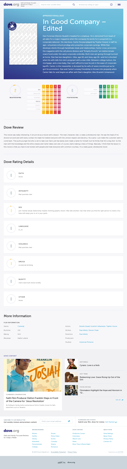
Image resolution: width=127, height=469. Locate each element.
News (74, 441)
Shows (53, 433)
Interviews (76, 436)
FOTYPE (120, 452)
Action (53, 439)
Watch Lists (77, 439)
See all (118, 400)
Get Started (109, 422)
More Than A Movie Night (81, 444)
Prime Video (55, 436)
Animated (35, 441)
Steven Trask (93, 330)
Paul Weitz (83, 330)
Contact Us (107, 441)
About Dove (107, 436)
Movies (34, 433)
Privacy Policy (108, 439)
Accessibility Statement (58, 452)
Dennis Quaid (84, 326)
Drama (53, 444)
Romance (54, 447)
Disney (34, 439)
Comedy (21, 326)
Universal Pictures (86, 342)
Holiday (35, 447)
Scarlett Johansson (98, 326)
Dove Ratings (108, 433)
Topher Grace (111, 326)
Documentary (37, 444)
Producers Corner (79, 433)
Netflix (34, 436)
